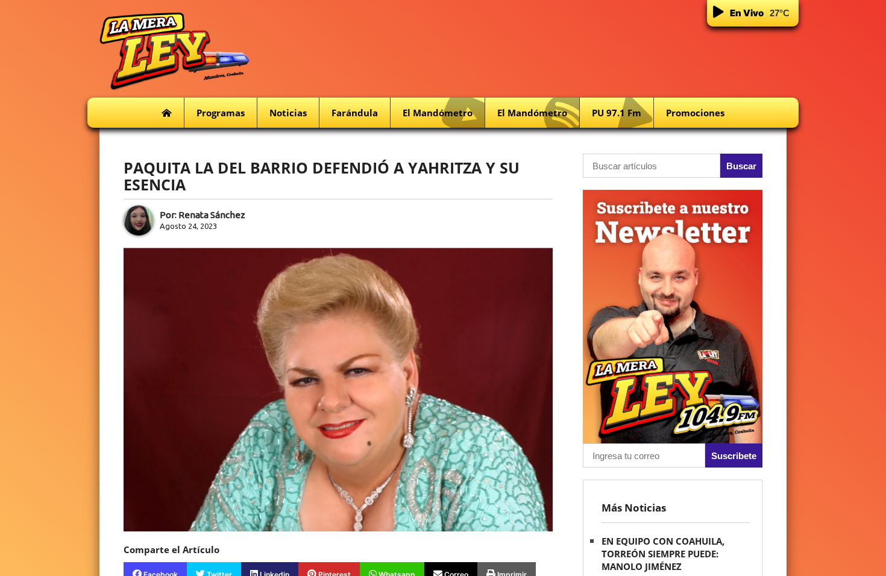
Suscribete (733, 456)
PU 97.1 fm (616, 113)
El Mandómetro (438, 113)
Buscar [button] (741, 166)
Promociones (695, 113)
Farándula (354, 113)
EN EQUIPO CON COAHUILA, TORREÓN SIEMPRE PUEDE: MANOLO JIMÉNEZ (663, 553)
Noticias (288, 113)
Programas (220, 113)
